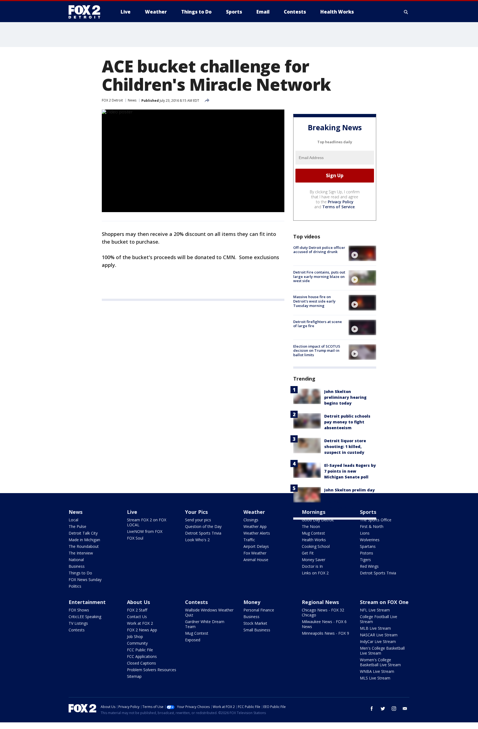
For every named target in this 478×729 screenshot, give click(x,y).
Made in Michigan (84, 539)
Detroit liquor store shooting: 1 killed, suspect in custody (345, 446)
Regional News (320, 602)
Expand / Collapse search (406, 12)
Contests (77, 629)
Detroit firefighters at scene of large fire (317, 324)
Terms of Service (338, 206)
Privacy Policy (341, 201)
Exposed (192, 639)
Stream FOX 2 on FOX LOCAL (146, 522)
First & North (371, 526)
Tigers (365, 559)
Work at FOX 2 (140, 623)
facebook (371, 708)
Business (77, 566)
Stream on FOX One (384, 602)
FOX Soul (135, 538)
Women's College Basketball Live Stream (380, 662)
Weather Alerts (256, 533)
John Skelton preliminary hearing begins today (345, 397)
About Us (138, 602)
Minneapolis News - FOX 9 (325, 633)
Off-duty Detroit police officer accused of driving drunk (319, 249)
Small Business (256, 629)
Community (137, 643)
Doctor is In (312, 566)
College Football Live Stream (378, 619)
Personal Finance (258, 610)
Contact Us (137, 616)
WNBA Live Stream (377, 671)
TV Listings (78, 623)
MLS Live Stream (375, 678)
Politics (75, 586)
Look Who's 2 (197, 539)
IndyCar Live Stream (378, 641)
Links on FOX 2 (315, 573)
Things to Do (80, 573)
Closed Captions (141, 663)
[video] (362, 253)
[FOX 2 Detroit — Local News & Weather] (87, 12)
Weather (254, 512)
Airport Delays (256, 546)
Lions (365, 533)
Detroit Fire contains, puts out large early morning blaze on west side (319, 276)
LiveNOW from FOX (144, 531)
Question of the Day (203, 526)
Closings (250, 519)
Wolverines (370, 539)
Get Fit (308, 553)
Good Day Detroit (318, 519)
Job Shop (135, 636)
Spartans (368, 546)
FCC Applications (142, 656)
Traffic (249, 539)
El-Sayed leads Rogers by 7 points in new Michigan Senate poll (350, 471)
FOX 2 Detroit (112, 100)
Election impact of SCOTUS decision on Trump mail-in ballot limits (316, 350)
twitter (382, 708)
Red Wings (369, 566)
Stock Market (255, 623)
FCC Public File (140, 649)
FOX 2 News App (142, 629)
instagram (393, 708)
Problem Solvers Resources (151, 669)
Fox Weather (254, 553)
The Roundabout (84, 546)
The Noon (311, 526)
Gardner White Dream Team (204, 624)
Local (73, 519)
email (405, 708)
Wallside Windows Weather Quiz (209, 612)
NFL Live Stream (375, 610)
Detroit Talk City (83, 533)
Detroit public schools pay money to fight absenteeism (347, 421)
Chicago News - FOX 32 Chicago (323, 612)
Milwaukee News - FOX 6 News (324, 624)
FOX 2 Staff (137, 610)
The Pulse (77, 526)
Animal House (255, 559)
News (132, 100)
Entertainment (87, 602)
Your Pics (196, 512)
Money (251, 602)
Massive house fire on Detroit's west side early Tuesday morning (314, 301)
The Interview (81, 553)
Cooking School (316, 546)
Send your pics (198, 519)
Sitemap (134, 676)
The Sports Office (375, 519)
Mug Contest (313, 533)
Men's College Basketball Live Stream (382, 650)
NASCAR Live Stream (379, 634)
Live (132, 512)
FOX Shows (79, 610)
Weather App (255, 526)
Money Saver (313, 559)
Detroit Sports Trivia (203, 533)
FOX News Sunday (85, 579)
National (76, 559)
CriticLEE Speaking (85, 616)
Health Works (314, 539)
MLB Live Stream (375, 628)
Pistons (366, 553)
